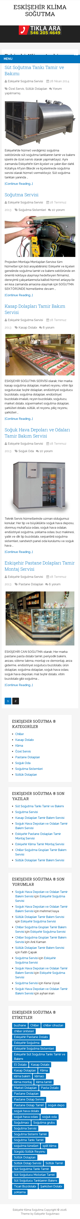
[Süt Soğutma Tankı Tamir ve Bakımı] (40, 122)
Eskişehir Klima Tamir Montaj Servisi (39, 844)
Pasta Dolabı (50, 1088)
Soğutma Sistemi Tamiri (30, 1134)
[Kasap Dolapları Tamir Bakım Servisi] (40, 355)
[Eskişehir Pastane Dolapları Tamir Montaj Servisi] (40, 618)
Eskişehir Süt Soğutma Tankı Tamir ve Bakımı (39, 1057)
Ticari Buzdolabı (25, 1186)
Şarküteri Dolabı (51, 1186)
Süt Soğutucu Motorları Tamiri (34, 1175)
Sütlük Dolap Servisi (27, 1163)
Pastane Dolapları (31, 584)
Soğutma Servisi (22, 195)
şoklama (20, 1192)
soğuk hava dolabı (26, 1111)
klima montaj (23, 1082)
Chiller (19, 734)
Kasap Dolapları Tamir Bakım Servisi (39, 818)
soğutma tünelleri (26, 1146)
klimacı (39, 1076)
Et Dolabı (20, 1064)
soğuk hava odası (26, 1117)
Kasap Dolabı (28, 327)
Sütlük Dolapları (36, 89)
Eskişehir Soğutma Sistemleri (34, 1048)
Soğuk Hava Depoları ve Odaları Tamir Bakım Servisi (37, 433)
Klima (19, 745)
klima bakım (22, 1076)
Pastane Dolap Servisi (29, 1099)
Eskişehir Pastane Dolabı (31, 1037)
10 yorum (58, 210)
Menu (8, 59)
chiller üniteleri (24, 1031)
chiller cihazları (53, 1025)
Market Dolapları (25, 1088)
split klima (49, 1146)
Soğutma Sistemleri (32, 210)
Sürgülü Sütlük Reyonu (29, 1151)
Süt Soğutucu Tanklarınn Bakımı (35, 1180)
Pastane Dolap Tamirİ (29, 1105)
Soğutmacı (21, 1122)
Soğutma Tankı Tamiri (29, 1140)
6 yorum (54, 584)
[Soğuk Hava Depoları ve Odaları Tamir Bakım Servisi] (40, 485)
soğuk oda (49, 1117)
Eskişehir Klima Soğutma (40, 10)
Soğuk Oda (26, 451)
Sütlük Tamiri (54, 1163)
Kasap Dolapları (25, 1070)
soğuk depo (56, 1105)
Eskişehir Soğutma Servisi (25, 81)
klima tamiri (44, 1082)
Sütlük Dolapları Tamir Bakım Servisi (39, 860)
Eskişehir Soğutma (26, 1043)
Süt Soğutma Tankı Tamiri (31, 1169)
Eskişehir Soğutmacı (46, 1213)
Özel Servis (16, 89)
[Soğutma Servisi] (40, 236)
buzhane (20, 1025)
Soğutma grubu (44, 1122)
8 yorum (48, 327)
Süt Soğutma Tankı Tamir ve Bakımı (39, 806)
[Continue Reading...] (19, 183)
